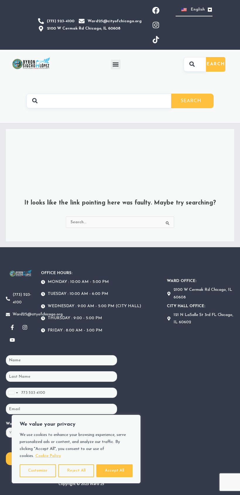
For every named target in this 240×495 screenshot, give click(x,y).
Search (214, 64)
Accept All (114, 470)
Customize (37, 470)
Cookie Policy (48, 456)
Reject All (76, 470)
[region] (76, 449)
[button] (116, 64)
